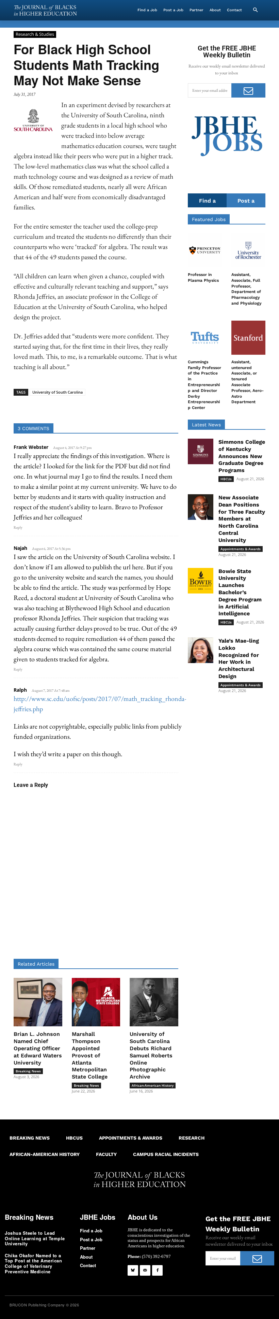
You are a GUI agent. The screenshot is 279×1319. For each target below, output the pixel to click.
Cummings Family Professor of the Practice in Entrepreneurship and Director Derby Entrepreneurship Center (204, 385)
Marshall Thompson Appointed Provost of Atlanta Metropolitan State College (90, 1055)
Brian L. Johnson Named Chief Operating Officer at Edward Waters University (38, 1048)
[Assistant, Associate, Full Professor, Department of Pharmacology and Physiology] (248, 250)
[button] (255, 10)
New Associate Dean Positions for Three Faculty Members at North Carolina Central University (241, 518)
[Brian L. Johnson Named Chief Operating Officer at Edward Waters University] (38, 1002)
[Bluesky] (133, 1270)
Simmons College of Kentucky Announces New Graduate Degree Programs (241, 456)
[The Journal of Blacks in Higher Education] (45, 10)
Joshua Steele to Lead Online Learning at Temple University (35, 1238)
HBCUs (226, 479)
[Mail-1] (145, 1270)
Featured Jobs (209, 219)
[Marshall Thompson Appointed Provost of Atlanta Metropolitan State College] (96, 1002)
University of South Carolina (57, 392)
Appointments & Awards (240, 548)
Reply (18, 527)
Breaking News (28, 1071)
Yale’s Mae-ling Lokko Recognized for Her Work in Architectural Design (238, 658)
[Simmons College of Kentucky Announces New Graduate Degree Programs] (200, 451)
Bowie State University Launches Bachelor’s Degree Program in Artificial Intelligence (240, 592)
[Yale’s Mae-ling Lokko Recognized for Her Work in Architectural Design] (200, 650)
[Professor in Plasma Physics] (205, 250)
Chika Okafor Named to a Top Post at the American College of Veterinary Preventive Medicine (33, 1263)
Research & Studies (35, 34)
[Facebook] (157, 1270)
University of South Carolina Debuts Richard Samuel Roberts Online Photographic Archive (151, 1055)
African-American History (153, 1085)
